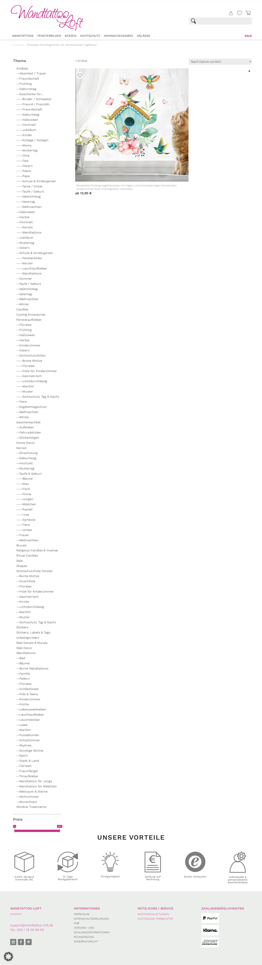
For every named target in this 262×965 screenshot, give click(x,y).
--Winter (22, 304)
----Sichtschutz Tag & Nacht (37, 396)
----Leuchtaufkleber (31, 268)
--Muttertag (25, 243)
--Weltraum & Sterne (32, 791)
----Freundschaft (29, 109)
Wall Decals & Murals (31, 643)
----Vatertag (25, 201)
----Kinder (24, 135)
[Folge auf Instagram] (13, 942)
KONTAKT (16, 914)
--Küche (22, 704)
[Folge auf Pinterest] (29, 942)
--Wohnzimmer (27, 796)
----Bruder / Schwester (34, 99)
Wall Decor (24, 648)
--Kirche (22, 601)
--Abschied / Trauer (31, 73)
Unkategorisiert (27, 637)
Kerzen (70, 36)
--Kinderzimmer (28, 345)
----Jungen (24, 499)
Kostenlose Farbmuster (155, 918)
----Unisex (24, 530)
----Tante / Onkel (29, 186)
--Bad (20, 658)
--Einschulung (27, 453)
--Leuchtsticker (28, 720)
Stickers (22, 627)
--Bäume (23, 663)
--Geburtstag (26, 89)
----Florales (25, 366)
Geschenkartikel (28, 422)
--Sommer (24, 278)
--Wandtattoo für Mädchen (36, 786)
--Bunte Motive (27, 576)
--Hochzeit (24, 222)
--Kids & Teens (27, 694)
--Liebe (21, 725)
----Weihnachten (29, 207)
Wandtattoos (23, 36)
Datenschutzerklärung (91, 918)
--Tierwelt (23, 766)
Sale (248, 36)
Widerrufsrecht (86, 941)
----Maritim (25, 386)
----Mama (23, 145)
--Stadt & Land (27, 761)
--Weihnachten (27, 299)
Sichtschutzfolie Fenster (34, 571)
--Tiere (21, 401)
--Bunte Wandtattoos (32, 668)
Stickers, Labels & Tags (33, 632)
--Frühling (24, 84)
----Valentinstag (28, 196)
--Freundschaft (27, 78)
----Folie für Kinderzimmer (36, 371)
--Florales (23, 325)
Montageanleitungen (153, 914)
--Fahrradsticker (28, 432)
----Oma (22, 155)
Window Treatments (31, 807)
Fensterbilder (49, 36)
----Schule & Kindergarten (36, 181)
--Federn (23, 678)
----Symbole (25, 520)
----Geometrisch (29, 376)
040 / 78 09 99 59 (30, 930)
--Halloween (25, 212)
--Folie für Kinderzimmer (35, 591)
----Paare (23, 171)
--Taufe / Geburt (28, 284)
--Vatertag (24, 294)
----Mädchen (26, 504)
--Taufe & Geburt (29, 473)
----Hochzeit (26, 125)
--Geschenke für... (29, 94)
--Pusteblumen (27, 735)
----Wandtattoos (28, 232)
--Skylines (23, 745)
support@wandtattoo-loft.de (31, 925)
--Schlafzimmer (28, 740)
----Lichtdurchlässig (31, 381)
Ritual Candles (27, 555)
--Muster (23, 617)
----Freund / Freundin (32, 104)
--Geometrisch (27, 596)
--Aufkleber (25, 427)
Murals (21, 545)
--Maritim (23, 612)
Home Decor (25, 443)
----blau (22, 484)
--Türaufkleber (27, 776)
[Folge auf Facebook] (21, 942)
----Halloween (27, 120)
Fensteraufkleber (29, 320)
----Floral (23, 494)
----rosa (22, 514)
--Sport (22, 755)
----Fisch (23, 489)
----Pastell (24, 509)
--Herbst (23, 217)
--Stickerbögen (27, 437)
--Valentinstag (27, 289)
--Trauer (22, 535)
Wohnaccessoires (118, 36)
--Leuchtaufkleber (30, 714)
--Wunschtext (26, 802)
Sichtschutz (90, 36)
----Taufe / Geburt (30, 191)
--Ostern (23, 248)
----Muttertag (26, 150)
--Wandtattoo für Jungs (34, 781)
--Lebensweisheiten (31, 709)
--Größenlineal (27, 689)
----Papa (23, 176)
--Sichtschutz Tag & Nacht (36, 622)
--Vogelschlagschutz (31, 407)
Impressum (82, 914)
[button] (8, 956)
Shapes (21, 566)
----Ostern (24, 166)
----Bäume (24, 478)
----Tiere (23, 525)
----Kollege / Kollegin (32, 140)
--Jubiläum (24, 237)
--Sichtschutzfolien (31, 355)
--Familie (23, 673)
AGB (76, 923)
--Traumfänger (27, 771)
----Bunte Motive (29, 360)
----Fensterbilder (29, 258)
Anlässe (143, 36)
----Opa (22, 160)
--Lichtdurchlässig (30, 607)
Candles (22, 309)
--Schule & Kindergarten (34, 253)
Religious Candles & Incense (37, 550)
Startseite (18, 44)
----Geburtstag (27, 114)
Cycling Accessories (30, 314)
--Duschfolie (25, 581)
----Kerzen (24, 227)
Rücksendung (84, 936)
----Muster (24, 391)
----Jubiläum (26, 130)
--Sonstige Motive (29, 750)
